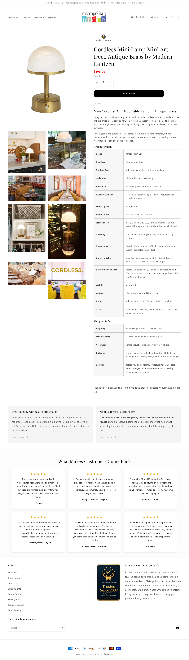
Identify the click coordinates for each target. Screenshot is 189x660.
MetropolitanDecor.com (91, 654)
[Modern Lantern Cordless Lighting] (137, 38)
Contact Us (13, 583)
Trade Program (137, 16)
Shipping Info (14, 588)
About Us (12, 572)
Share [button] (100, 103)
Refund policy (14, 610)
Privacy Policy (15, 599)
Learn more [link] (18, 437)
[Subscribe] (61, 628)
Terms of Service (16, 604)
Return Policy (14, 593)
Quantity (98, 76)
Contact (154, 16)
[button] (12, 17)
